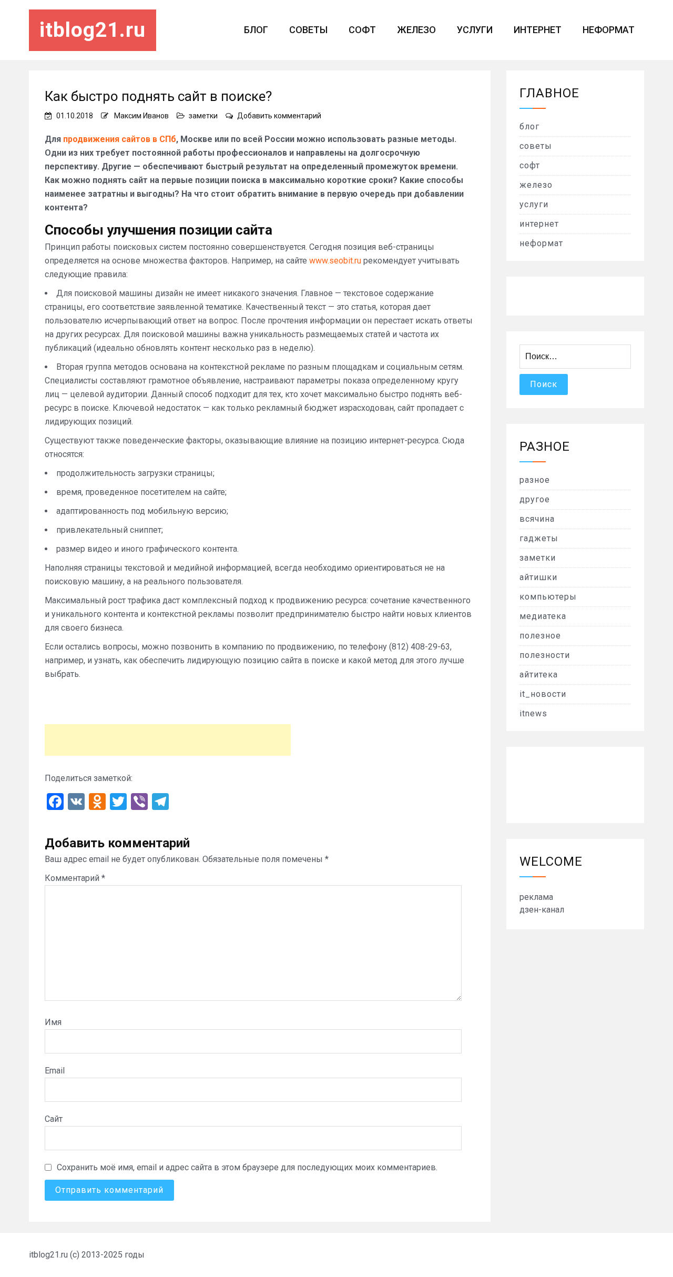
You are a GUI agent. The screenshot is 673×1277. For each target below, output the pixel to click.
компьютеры (548, 597)
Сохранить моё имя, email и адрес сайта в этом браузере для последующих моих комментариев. (247, 1167)
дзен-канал (541, 910)
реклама (536, 897)
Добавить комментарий (279, 116)
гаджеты (538, 538)
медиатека (542, 616)
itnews (533, 713)
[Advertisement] (168, 740)
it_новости (542, 694)
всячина (537, 519)
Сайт (54, 1119)
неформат (609, 29)
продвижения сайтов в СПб (119, 139)
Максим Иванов (141, 116)
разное (534, 480)
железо (416, 29)
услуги (475, 29)
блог (256, 29)
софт (362, 29)
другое (534, 499)
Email (55, 1071)
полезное (540, 636)
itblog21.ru (92, 30)
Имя (53, 1022)
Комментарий (75, 878)
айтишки (538, 577)
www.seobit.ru (335, 261)
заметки (203, 116)
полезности (544, 655)
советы (308, 29)
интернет (538, 29)
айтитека (538, 675)
